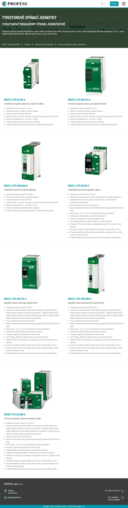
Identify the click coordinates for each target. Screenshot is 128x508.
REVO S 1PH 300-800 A (16, 185)
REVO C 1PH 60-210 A (15, 298)
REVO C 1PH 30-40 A (78, 185)
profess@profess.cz (14, 497)
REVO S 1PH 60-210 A (79, 99)
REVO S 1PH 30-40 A (14, 99)
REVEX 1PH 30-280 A (15, 414)
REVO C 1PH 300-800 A (80, 298)
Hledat (114, 3)
